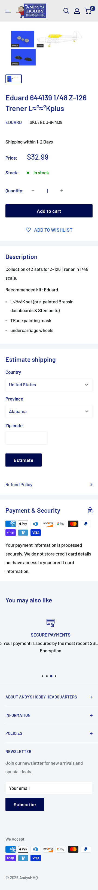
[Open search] (66, 11)
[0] (88, 11)
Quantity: (14, 190)
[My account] (77, 11)
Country (13, 372)
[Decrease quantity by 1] (33, 190)
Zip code (14, 425)
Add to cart (49, 211)
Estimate (23, 460)
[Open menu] (8, 11)
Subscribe (25, 804)
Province (14, 398)
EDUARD (13, 122)
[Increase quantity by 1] (62, 190)
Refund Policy (18, 484)
